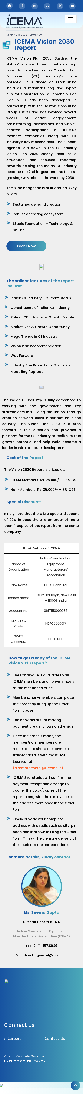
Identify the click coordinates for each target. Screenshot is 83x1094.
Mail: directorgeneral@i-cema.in (41, 955)
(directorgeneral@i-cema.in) (38, 768)
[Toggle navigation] (71, 19)
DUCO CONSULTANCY (27, 1061)
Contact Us (55, 1038)
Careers (14, 1038)
